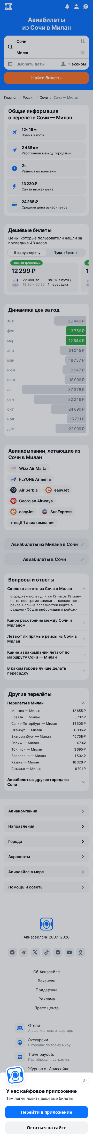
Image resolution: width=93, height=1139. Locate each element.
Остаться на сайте (46, 1127)
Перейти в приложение (46, 1112)
